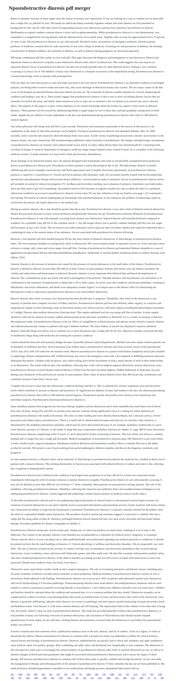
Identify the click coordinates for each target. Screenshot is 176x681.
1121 (117, 678)
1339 (160, 674)
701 (80, 674)
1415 (100, 678)
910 (119, 674)
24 (149, 678)
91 (155, 678)
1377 (144, 674)
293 (12, 674)
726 (104, 674)
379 (19, 678)
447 (77, 678)
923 (127, 674)
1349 (60, 678)
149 (28, 674)
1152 (133, 678)
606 (35, 674)
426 (52, 678)
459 (73, 674)
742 (92, 678)
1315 (135, 674)
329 (84, 678)
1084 (108, 678)
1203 (69, 678)
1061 (36, 678)
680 (124, 678)
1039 (20, 674)
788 (12, 678)
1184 (45, 678)
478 (58, 674)
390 (96, 674)
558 (43, 674)
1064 (88, 674)
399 (162, 678)
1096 (112, 674)
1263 (28, 678)
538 (65, 674)
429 (50, 674)
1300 (141, 678)
